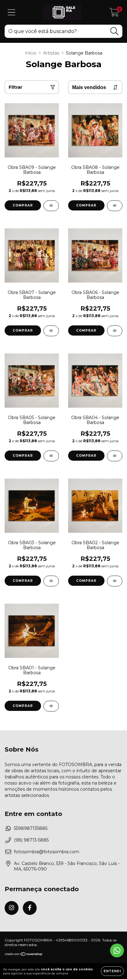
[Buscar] (114, 31)
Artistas (51, 53)
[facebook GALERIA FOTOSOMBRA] (30, 908)
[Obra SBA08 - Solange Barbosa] (114, 205)
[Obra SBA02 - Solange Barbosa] (114, 581)
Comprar (23, 205)
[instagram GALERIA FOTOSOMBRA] (11, 908)
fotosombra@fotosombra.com (46, 852)
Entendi (112, 971)
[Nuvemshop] (24, 954)
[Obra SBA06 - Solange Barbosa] (114, 330)
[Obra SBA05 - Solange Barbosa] (51, 456)
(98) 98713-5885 (31, 840)
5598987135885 (30, 828)
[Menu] (11, 12)
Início (30, 53)
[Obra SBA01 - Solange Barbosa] (51, 706)
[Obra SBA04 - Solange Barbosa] (114, 456)
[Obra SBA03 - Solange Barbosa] (51, 581)
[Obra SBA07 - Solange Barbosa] (51, 330)
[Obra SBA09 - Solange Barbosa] (51, 205)
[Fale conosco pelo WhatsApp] (117, 950)
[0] (114, 14)
